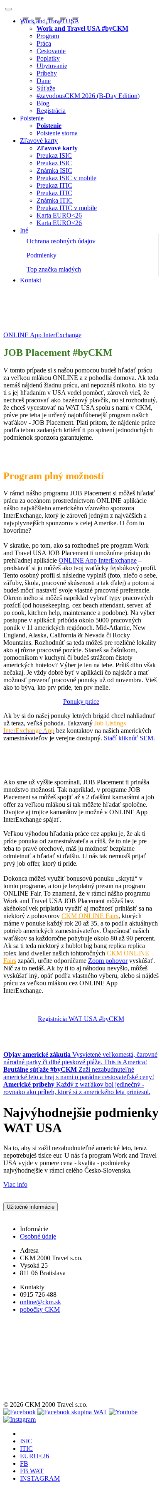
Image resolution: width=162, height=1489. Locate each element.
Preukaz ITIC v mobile (67, 207)
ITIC (26, 1448)
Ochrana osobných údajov (61, 241)
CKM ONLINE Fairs (89, 915)
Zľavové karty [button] (39, 140)
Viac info (15, 1184)
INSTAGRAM (40, 1478)
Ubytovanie (52, 65)
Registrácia (51, 110)
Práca (44, 43)
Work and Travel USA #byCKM (46, 320)
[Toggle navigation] (8, 9)
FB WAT (32, 1470)
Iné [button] (24, 230)
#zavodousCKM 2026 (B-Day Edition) (88, 95)
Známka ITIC (55, 200)
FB (24, 1463)
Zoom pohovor (108, 960)
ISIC (26, 1441)
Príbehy (47, 73)
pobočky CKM (40, 1309)
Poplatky (48, 58)
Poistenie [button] (32, 118)
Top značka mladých (54, 269)
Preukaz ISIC (54, 155)
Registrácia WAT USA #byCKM (81, 1018)
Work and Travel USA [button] (49, 20)
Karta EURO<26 (59, 215)
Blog (43, 103)
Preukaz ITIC (54, 185)
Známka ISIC (54, 170)
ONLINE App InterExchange (98, 560)
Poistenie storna (57, 133)
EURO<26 (34, 1456)
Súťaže (46, 88)
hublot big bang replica (96, 945)
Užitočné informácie (30, 1207)
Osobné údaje (38, 1236)
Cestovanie (51, 50)
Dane (44, 80)
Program (48, 35)
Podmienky (41, 255)
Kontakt (30, 280)
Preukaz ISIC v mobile (66, 177)
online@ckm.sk (40, 1301)
